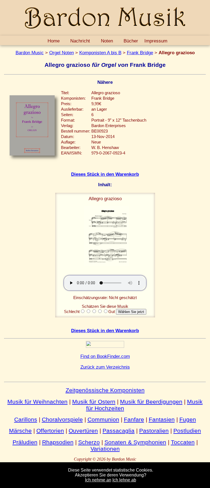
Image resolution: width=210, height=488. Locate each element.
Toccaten (183, 442)
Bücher (131, 41)
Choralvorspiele (62, 419)
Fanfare (134, 419)
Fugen (187, 419)
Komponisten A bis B (100, 52)
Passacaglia (119, 430)
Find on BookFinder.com (105, 356)
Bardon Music (30, 52)
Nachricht (80, 41)
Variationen (105, 449)
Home (54, 41)
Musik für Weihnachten (37, 401)
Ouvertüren (83, 430)
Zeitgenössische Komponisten (105, 390)
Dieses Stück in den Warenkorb (105, 174)
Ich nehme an (98, 480)
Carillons (25, 419)
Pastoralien (154, 430)
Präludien (25, 442)
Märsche (20, 430)
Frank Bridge (140, 52)
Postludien (187, 430)
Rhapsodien (58, 442)
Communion (103, 419)
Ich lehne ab (124, 480)
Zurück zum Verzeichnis (105, 367)
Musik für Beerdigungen (151, 401)
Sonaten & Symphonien (135, 442)
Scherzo (89, 442)
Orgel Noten (61, 52)
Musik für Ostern (93, 401)
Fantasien (162, 419)
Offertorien (50, 430)
